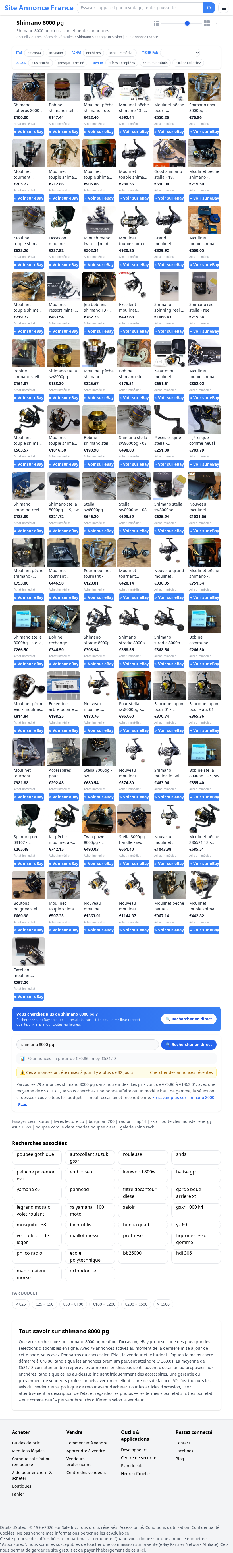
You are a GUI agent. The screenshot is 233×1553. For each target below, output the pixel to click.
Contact (183, 1443)
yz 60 (181, 1224)
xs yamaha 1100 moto (87, 1210)
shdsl (182, 1154)
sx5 (154, 1121)
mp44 (140, 1121)
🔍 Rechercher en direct (189, 1044)
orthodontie (83, 1271)
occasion (56, 52)
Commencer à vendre (86, 1443)
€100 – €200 (104, 1304)
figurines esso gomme (191, 1238)
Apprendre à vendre (85, 1450)
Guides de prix (26, 1443)
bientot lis (80, 1224)
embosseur (82, 1172)
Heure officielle (135, 1473)
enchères (93, 52)
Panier (18, 1494)
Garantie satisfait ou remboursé (31, 1461)
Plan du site (132, 1465)
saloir (129, 1207)
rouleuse (132, 1154)
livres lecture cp (69, 1121)
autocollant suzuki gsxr (89, 1157)
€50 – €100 (73, 1304)
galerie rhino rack (137, 1127)
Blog (180, 1458)
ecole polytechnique (85, 1256)
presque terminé (71, 62)
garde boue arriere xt (188, 1192)
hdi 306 (184, 1253)
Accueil (22, 37)
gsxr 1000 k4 (189, 1207)
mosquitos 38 (31, 1224)
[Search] (209, 7)
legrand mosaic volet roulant (33, 1210)
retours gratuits (155, 62)
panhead (79, 1189)
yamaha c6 (28, 1189)
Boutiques (21, 1486)
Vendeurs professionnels (80, 1461)
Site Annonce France (39, 7)
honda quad (136, 1224)
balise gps (187, 1172)
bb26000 (132, 1253)
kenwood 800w (139, 1172)
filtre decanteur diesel (140, 1192)
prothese (133, 1235)
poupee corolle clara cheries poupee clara (76, 1127)
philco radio (29, 1253)
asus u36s (21, 1127)
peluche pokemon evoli (36, 1175)
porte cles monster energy (186, 1121)
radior (125, 1121)
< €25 (21, 1304)
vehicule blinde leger (33, 1238)
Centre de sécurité (138, 1457)
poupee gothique (35, 1154)
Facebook (184, 1450)
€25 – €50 (44, 1304)
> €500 (163, 1304)
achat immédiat (121, 52)
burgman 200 (102, 1121)
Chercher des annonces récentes (181, 1072)
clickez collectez (188, 62)
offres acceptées (122, 62)
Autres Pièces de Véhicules (52, 36)
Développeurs (134, 1449)
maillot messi (84, 1235)
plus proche (40, 62)
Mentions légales (28, 1450)
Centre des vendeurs (86, 1472)
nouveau (34, 52)
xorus (44, 1121)
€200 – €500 (136, 1304)
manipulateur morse (31, 1274)
